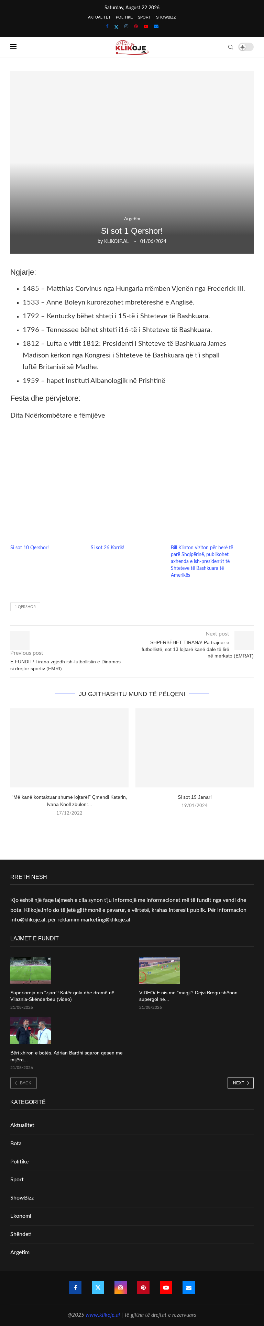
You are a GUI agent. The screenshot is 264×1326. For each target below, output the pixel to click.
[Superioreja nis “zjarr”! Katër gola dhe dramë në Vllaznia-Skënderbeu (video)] (30, 970)
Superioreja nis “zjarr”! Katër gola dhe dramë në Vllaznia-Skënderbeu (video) (62, 996)
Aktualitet (99, 17)
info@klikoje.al (27, 919)
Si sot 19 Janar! (195, 797)
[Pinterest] (136, 27)
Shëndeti (21, 1234)
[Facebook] (107, 27)
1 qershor (25, 607)
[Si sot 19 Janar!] (194, 747)
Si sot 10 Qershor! (29, 547)
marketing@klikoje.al (105, 919)
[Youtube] (146, 27)
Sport (144, 17)
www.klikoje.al (103, 1315)
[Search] (230, 47)
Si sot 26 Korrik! (107, 547)
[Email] (156, 27)
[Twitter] (116, 27)
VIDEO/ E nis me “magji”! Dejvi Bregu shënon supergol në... (188, 996)
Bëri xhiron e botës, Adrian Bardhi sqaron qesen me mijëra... (66, 1056)
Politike (124, 17)
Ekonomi (20, 1216)
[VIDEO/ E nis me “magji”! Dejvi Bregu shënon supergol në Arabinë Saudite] (159, 970)
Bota (16, 1143)
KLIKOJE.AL (116, 241)
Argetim (20, 1252)
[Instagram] (126, 27)
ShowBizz (166, 17)
